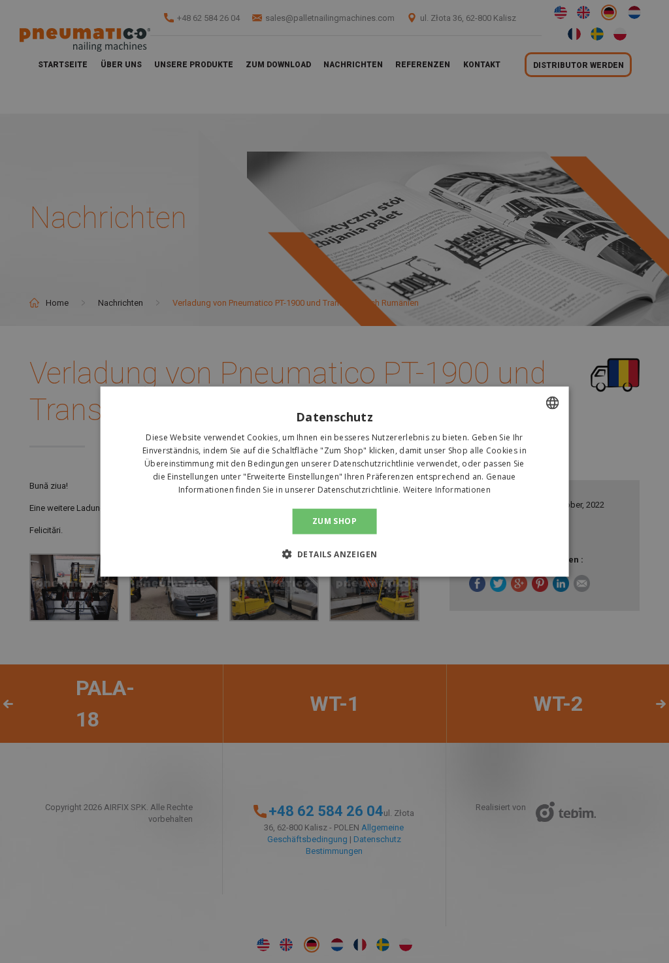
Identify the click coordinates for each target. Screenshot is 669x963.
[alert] (334, 481)
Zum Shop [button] (334, 521)
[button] (335, 553)
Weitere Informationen (447, 489)
